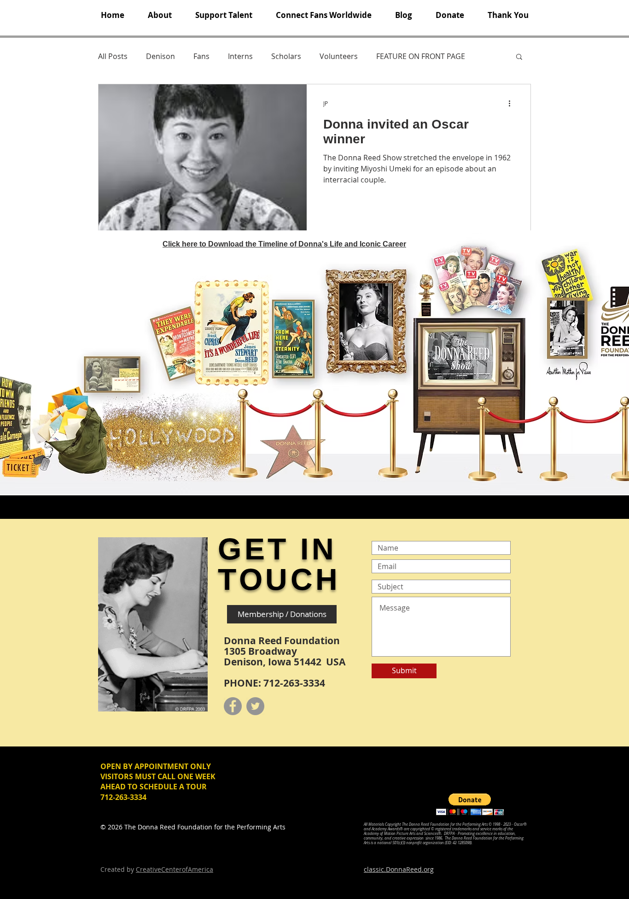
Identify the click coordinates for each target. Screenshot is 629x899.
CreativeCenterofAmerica (174, 869)
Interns (240, 56)
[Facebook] (233, 706)
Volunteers (339, 56)
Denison (160, 56)
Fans (201, 56)
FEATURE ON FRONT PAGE (420, 56)
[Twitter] (255, 706)
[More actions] (512, 103)
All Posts (113, 56)
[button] (159, 15)
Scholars (286, 56)
